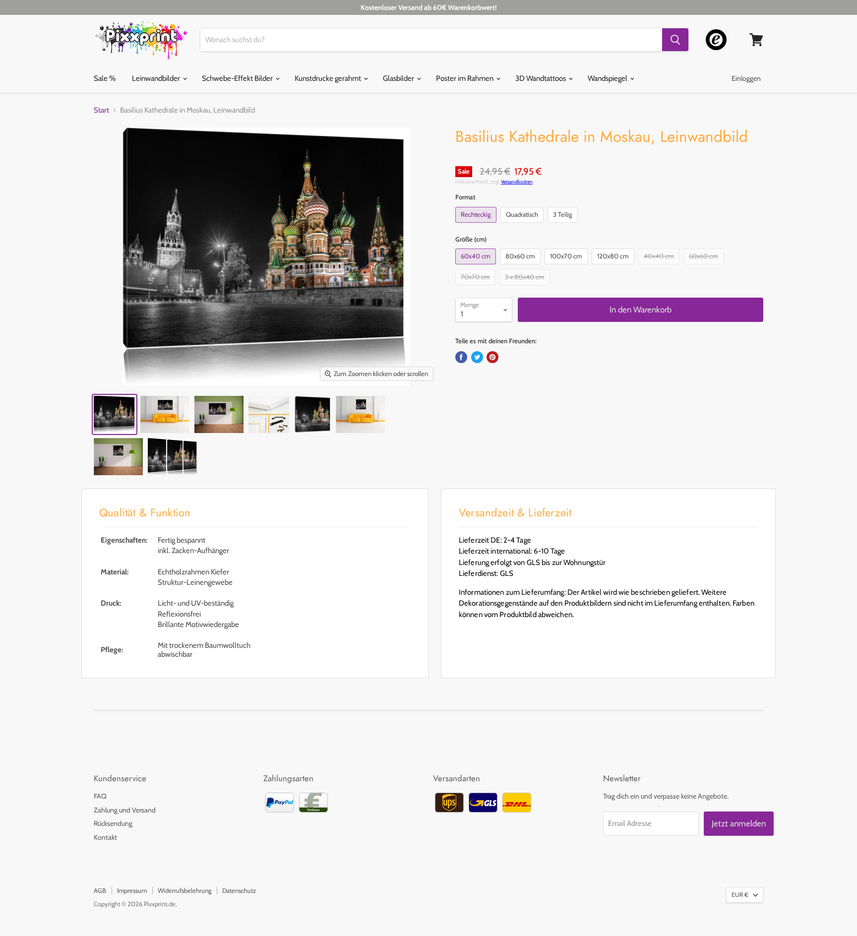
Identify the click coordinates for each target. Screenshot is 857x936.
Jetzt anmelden (739, 823)
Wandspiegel (608, 78)
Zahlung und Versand (125, 810)
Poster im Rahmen (465, 78)
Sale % (105, 78)
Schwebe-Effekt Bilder (238, 78)
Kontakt (105, 837)
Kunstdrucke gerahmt (329, 78)
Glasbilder (399, 78)
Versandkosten (517, 182)
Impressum (132, 890)
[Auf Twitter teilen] (477, 357)
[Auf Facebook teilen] (461, 357)
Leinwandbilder (157, 78)
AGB (100, 890)
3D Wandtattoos (541, 78)
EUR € (740, 894)
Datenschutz (239, 890)
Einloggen (746, 78)
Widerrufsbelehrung (184, 890)
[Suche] (675, 39)
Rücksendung (113, 823)
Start (101, 110)
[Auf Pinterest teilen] (492, 357)
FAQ (100, 796)
